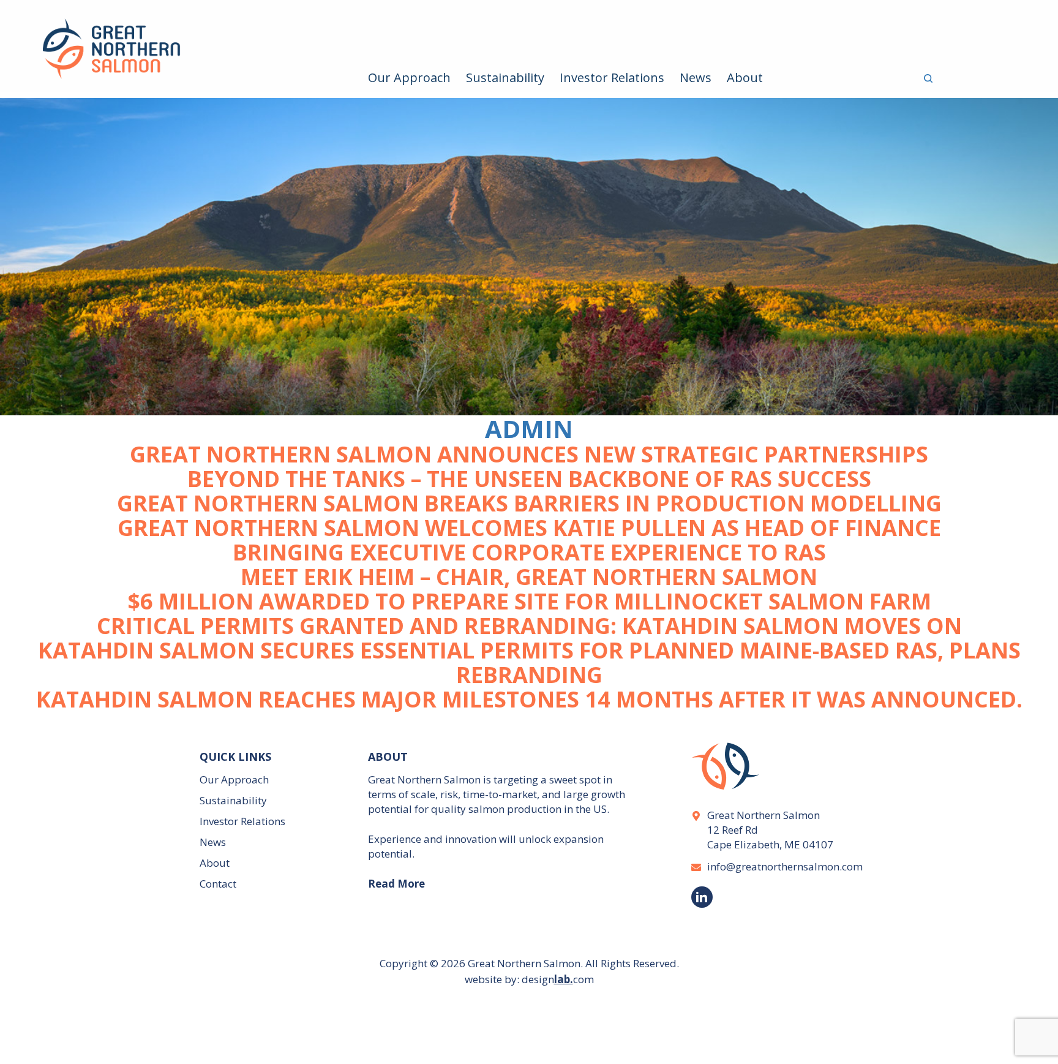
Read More (396, 884)
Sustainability (505, 77)
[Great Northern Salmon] (132, 55)
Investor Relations (612, 77)
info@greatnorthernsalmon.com (782, 866)
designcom (558, 979)
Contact (218, 884)
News (695, 77)
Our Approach (409, 77)
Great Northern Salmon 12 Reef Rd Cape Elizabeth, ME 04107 (770, 829)
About (745, 77)
